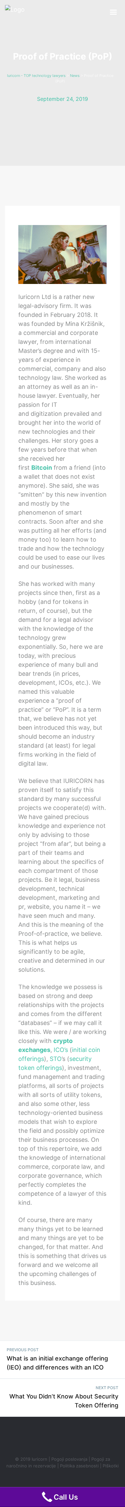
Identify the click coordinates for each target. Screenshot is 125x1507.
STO (56, 1058)
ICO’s (61, 1049)
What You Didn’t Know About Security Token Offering (63, 1401)
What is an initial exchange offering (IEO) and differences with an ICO (57, 1363)
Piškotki (111, 1465)
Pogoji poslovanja (69, 1459)
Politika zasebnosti (79, 1465)
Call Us (66, 1497)
